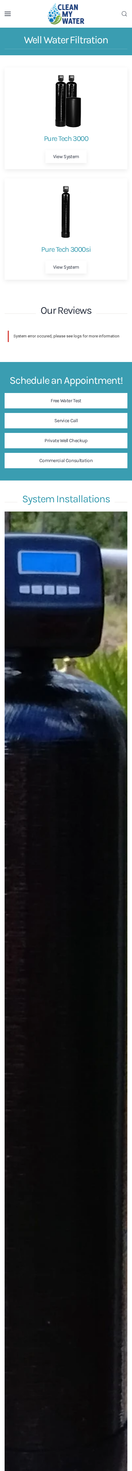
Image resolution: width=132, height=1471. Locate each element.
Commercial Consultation (66, 460)
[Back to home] (66, 14)
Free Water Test (66, 400)
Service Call (66, 420)
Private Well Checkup (66, 440)
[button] (8, 14)
